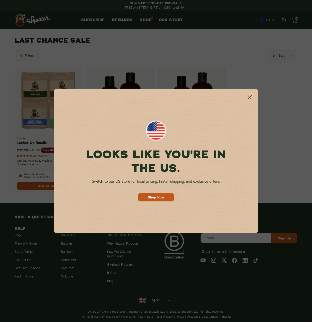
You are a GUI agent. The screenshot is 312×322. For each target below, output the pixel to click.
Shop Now (156, 197)
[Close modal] (250, 97)
